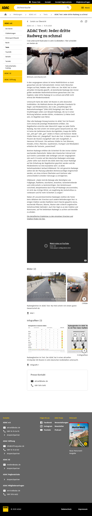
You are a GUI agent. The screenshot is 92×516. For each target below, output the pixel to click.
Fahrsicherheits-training (10, 67)
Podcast (58, 430)
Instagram (48, 426)
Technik (8, 61)
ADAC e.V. (33, 14)
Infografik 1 (34, 365)
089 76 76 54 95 (13, 431)
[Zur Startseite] (5, 7)
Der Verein (8, 29)
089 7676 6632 (12, 494)
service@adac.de (13, 491)
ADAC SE (8, 73)
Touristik (8, 52)
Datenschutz (66, 509)
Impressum (82, 509)
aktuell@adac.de (41, 381)
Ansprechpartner (13, 435)
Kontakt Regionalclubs (63, 2)
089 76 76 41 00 (13, 450)
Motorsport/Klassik (12, 38)
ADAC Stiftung (10, 80)
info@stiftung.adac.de (15, 446)
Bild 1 (32, 313)
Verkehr (8, 57)
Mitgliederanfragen (83, 2)
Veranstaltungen (61, 422)
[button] (68, 7)
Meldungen (17, 14)
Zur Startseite (5, 14)
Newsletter (59, 426)
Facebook (48, 422)
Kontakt (48, 2)
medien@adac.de (13, 465)
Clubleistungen (10, 33)
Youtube (47, 430)
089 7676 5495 (40, 385)
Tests (45, 14)
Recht (7, 43)
